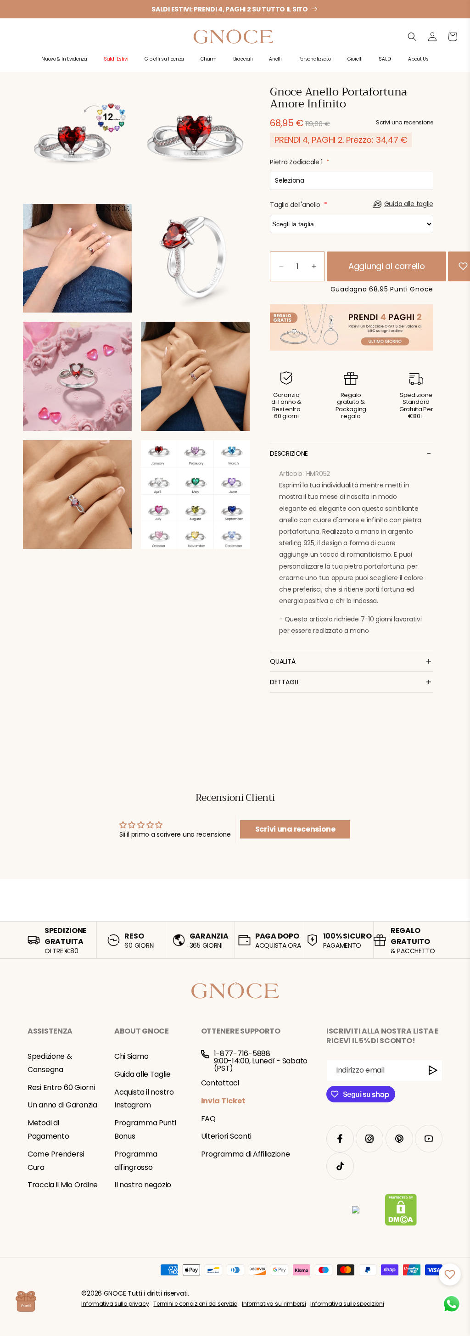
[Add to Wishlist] (463, 266)
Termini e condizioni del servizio (195, 1304)
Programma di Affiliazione (245, 1154)
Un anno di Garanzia (62, 1105)
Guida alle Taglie (142, 1074)
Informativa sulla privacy (115, 1304)
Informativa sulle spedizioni (347, 1304)
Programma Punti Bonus (145, 1129)
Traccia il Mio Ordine (63, 1184)
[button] (64, 64)
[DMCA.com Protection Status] (401, 1212)
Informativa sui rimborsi (274, 1304)
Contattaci (220, 1083)
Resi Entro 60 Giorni (61, 1087)
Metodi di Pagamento (48, 1129)
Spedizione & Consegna (50, 1063)
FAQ (208, 1118)
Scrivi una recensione (295, 829)
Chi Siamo (131, 1056)
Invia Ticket (223, 1101)
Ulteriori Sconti (226, 1136)
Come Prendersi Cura (56, 1161)
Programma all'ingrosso (135, 1161)
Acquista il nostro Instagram (144, 1099)
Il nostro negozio (142, 1184)
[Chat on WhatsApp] (451, 1304)
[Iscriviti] (433, 1070)
